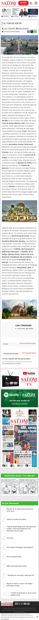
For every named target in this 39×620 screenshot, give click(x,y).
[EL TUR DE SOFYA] (19, 45)
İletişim (30, 328)
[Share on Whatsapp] (35, 31)
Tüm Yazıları (21, 328)
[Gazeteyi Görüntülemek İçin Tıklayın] (19, 438)
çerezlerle (21, 617)
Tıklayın (18, 363)
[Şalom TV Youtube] (19, 378)
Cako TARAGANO (23, 325)
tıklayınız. (6, 619)
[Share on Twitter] (32, 31)
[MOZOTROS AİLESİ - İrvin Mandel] (19, 486)
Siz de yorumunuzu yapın (28, 343)
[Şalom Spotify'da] (19, 398)
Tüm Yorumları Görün (29, 353)
